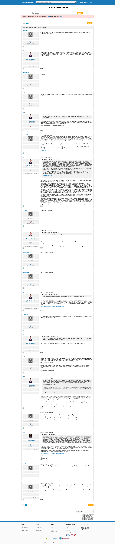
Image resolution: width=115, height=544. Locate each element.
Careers (67, 527)
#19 (41, 464)
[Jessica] (30, 486)
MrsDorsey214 (25, 134)
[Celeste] (30, 416)
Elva (23, 92)
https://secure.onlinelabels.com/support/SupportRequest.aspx (52, 306)
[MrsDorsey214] (30, 138)
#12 (41, 292)
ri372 (23, 356)
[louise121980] (30, 467)
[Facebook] (67, 534)
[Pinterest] (75, 534)
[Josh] (30, 54)
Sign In (49, 16)
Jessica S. (24, 482)
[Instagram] (72, 534)
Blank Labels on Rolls (25, 527)
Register (61, 16)
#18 (41, 432)
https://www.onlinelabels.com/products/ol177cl (49, 404)
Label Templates (39, 527)
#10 (41, 252)
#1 (40, 30)
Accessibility (72, 542)
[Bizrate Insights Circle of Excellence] (61, 537)
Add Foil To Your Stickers (45, 150)
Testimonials (68, 530)
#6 (40, 135)
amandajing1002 (26, 30)
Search (79, 13)
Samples (52, 530)
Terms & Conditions (66, 542)
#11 (41, 272)
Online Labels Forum (57, 7)
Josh (23, 50)
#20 (41, 483)
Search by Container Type (26, 530)
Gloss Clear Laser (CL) (59, 486)
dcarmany (24, 432)
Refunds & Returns (54, 531)
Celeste (24, 412)
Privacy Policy (60, 542)
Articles (52, 527)
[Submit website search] (75, 2)
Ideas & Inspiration (39, 530)
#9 (40, 230)
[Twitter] (69, 534)
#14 (41, 334)
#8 (40, 210)
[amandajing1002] (30, 34)
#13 (41, 314)
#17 (41, 412)
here (61, 490)
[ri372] (30, 360)
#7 (40, 157)
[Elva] (30, 96)
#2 (40, 50)
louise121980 (25, 463)
